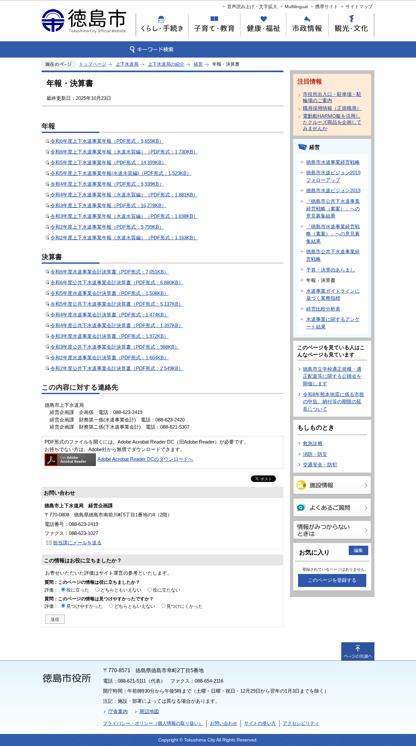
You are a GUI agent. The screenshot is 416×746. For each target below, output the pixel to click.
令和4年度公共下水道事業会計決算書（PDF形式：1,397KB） (116, 325)
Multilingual (296, 6)
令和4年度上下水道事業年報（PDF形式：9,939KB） (107, 184)
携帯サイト (326, 6)
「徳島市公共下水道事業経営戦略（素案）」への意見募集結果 (333, 208)
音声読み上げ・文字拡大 (252, 6)
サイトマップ (359, 6)
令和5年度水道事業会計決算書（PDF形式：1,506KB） (109, 293)
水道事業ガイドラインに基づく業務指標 (333, 294)
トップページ (92, 64)
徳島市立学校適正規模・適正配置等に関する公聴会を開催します (332, 376)
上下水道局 (127, 64)
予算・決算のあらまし (330, 270)
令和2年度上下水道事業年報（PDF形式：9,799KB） (107, 227)
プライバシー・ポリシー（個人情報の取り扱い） (153, 723)
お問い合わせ (223, 723)
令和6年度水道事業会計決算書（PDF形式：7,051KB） (109, 271)
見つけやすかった (84, 606)
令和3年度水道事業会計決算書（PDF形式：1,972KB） (109, 336)
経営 (198, 64)
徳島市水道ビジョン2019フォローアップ (333, 176)
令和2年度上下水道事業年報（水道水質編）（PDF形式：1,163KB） (124, 237)
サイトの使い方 (260, 723)
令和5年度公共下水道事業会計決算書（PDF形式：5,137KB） (116, 304)
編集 (358, 550)
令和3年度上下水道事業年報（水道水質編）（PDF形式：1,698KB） (124, 216)
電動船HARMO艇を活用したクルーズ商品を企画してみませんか (332, 122)
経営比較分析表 (323, 309)
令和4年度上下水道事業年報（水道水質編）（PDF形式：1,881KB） (124, 194)
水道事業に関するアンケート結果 (333, 322)
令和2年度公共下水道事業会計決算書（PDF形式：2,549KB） (116, 368)
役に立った (77, 590)
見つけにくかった (184, 606)
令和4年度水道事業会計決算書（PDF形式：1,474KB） (109, 314)
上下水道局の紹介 (166, 64)
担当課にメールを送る (77, 542)
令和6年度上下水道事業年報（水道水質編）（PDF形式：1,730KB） (124, 151)
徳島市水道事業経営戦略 (333, 162)
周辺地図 (149, 711)
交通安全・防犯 (320, 464)
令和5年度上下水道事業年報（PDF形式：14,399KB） (108, 162)
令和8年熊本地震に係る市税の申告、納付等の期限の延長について (333, 402)
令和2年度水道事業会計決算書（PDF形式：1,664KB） (109, 357)
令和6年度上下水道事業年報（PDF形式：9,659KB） (107, 141)
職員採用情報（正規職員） (332, 108)
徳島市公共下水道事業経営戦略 (333, 255)
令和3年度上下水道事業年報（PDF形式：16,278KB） (108, 205)
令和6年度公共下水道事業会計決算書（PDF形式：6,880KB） (116, 282)
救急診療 (312, 443)
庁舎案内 (118, 711)
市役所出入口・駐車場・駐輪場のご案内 (332, 97)
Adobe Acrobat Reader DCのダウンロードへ (145, 459)
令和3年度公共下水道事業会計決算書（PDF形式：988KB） (114, 347)
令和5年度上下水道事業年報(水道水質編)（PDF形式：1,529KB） (120, 173)
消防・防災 (315, 454)
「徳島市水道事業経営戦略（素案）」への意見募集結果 (333, 234)
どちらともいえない (120, 590)
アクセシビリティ (301, 723)
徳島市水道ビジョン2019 (333, 190)
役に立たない (166, 590)
